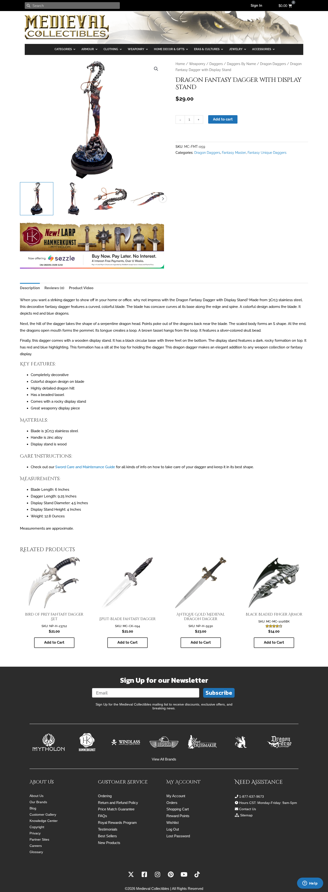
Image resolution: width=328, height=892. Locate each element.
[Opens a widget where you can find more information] (310, 884)
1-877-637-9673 (251, 796)
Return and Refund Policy (118, 803)
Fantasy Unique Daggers (267, 153)
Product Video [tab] (81, 288)
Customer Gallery (43, 814)
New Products (109, 843)
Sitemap (246, 815)
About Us (36, 796)
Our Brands (38, 802)
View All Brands (164, 759)
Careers (36, 846)
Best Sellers (107, 836)
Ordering (105, 796)
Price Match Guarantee (116, 809)
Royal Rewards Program (117, 822)
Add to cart (223, 119)
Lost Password (178, 836)
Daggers (216, 64)
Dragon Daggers (273, 64)
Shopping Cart (177, 809)
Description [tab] (30, 288)
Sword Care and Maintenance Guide (85, 467)
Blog (33, 808)
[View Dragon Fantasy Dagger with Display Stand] (36, 199)
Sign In (256, 5)
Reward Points (177, 816)
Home (180, 64)
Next (162, 198)
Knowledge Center (44, 821)
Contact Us (247, 809)
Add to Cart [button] (54, 642)
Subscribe (219, 692)
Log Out (172, 829)
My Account (175, 796)
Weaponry (197, 64)
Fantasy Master (234, 153)
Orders (171, 803)
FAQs (102, 816)
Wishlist (172, 822)
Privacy (35, 833)
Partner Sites (39, 839)
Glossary (36, 852)
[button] (156, 69)
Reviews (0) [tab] (54, 288)
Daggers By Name (241, 64)
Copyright (37, 827)
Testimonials (107, 829)
